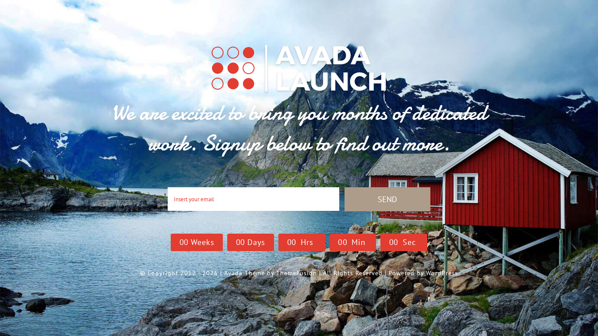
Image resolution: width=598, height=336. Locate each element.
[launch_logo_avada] (299, 44)
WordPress (442, 273)
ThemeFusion (296, 273)
